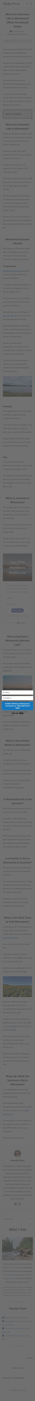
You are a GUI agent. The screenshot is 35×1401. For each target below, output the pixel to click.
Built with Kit (18, 713)
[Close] (31, 688)
